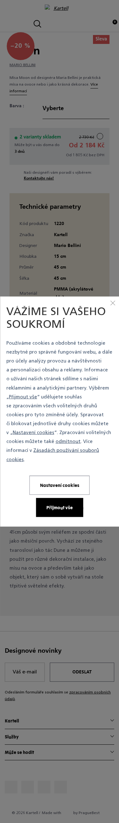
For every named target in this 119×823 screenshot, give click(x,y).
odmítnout (68, 442)
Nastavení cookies (33, 433)
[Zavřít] (112, 303)
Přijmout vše (23, 397)
